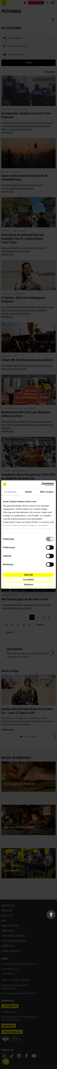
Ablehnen (28, 584)
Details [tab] (28, 492)
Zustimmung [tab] (10, 492)
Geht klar (28, 575)
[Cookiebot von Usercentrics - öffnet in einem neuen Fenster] (42, 484)
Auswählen (28, 579)
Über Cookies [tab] (46, 492)
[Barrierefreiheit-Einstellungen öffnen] (51, 914)
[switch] (50, 547)
